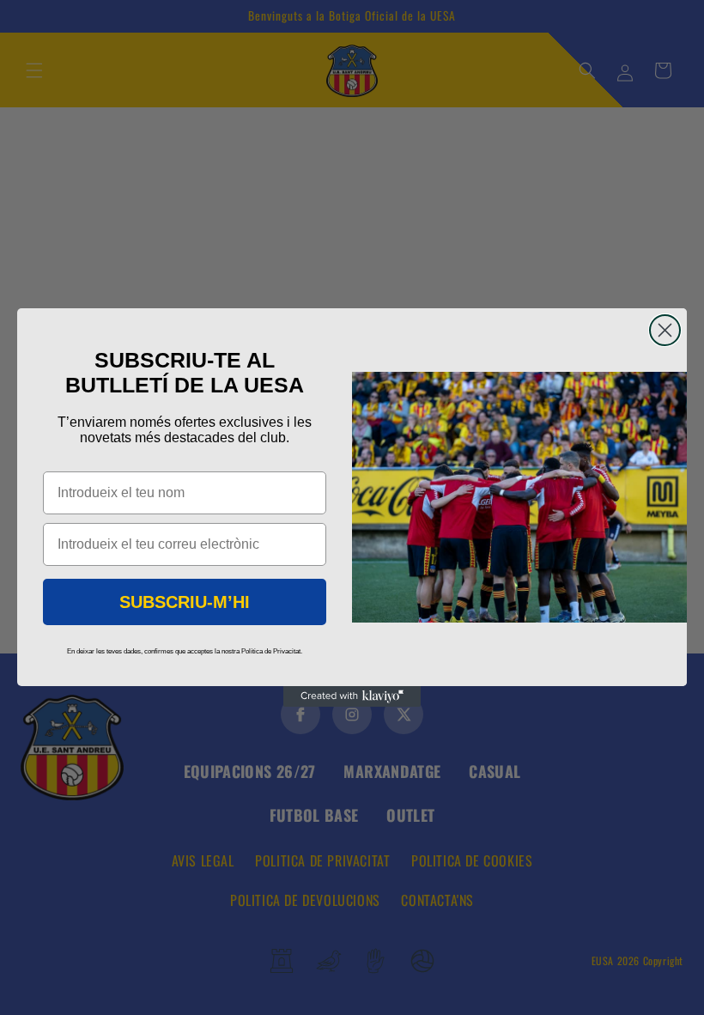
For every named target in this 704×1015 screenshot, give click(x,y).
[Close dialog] (665, 330)
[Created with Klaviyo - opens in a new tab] (352, 696)
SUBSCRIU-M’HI (184, 602)
